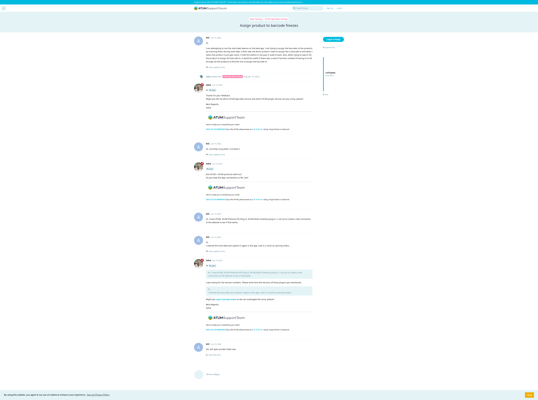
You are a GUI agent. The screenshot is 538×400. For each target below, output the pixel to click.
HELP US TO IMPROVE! (216, 129)
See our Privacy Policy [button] (98, 395)
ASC (214, 90)
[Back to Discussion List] (3, 8)
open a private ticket (226, 299)
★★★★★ (258, 129)
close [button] (529, 395)
